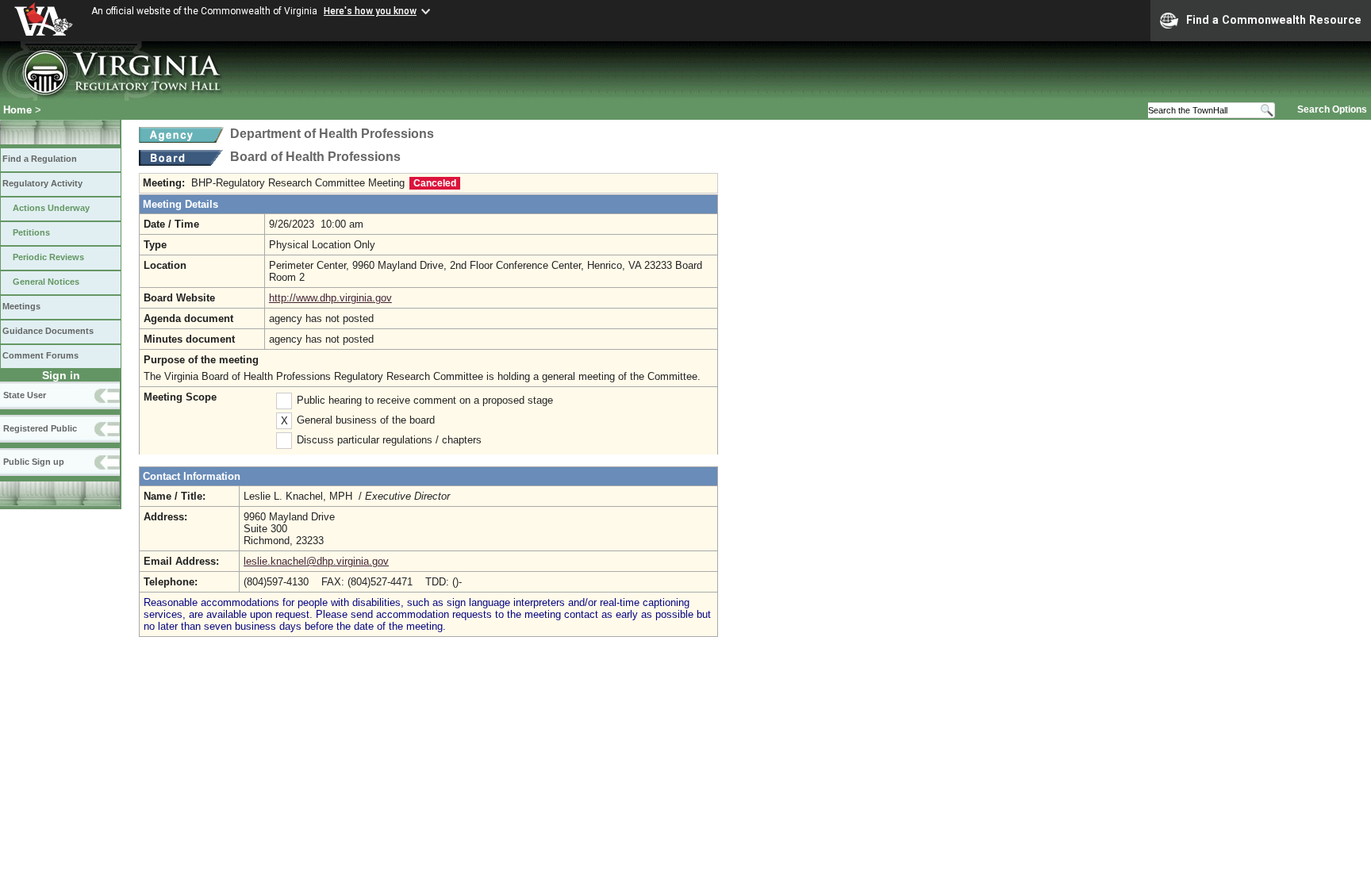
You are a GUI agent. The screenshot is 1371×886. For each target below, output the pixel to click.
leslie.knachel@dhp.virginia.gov (316, 561)
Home (17, 110)
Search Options (1332, 109)
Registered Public (40, 428)
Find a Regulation (39, 158)
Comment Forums (40, 355)
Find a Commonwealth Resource (1273, 19)
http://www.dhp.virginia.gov (330, 298)
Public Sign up (33, 461)
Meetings (21, 306)
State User (24, 395)
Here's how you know (370, 11)
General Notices (46, 281)
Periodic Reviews (48, 257)
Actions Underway (51, 208)
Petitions (31, 232)
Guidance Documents (48, 331)
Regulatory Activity (42, 183)
